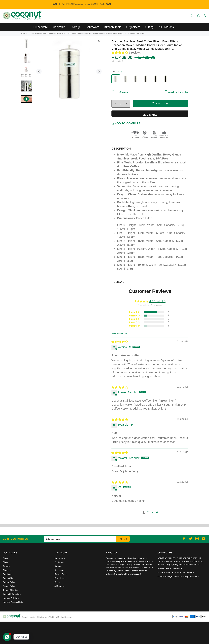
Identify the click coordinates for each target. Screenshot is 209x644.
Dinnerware (59, 558)
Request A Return (11, 598)
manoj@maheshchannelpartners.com (182, 576)
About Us (7, 570)
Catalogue (7, 574)
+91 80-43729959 (174, 568)
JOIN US (123, 539)
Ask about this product (178, 92)
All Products (59, 586)
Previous (39, 71)
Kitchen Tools (60, 574)
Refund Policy (9, 582)
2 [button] (148, 512)
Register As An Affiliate (13, 602)
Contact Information (12, 594)
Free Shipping (121, 92)
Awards (6, 566)
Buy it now (150, 114)
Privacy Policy (9, 586)
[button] (120, 52)
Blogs (5, 558)
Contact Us (8, 578)
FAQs (5, 562)
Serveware (59, 570)
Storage (58, 566)
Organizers (59, 578)
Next (99, 71)
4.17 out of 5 (157, 301)
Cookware (59, 562)
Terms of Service (10, 590)
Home (23, 34)
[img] (119, 342)
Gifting (57, 582)
